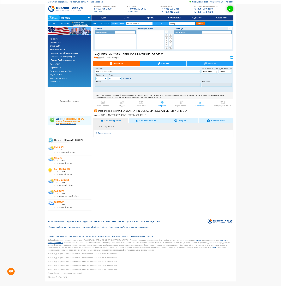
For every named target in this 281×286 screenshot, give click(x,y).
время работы (99, 11)
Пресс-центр (74, 227)
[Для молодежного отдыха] (170, 44)
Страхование (55, 68)
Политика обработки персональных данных (129, 227)
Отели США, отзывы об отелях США (100, 236)
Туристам (229, 2)
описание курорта (55, 243)
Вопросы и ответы (115, 221)
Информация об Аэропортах (63, 57)
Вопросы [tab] (183, 120)
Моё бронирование (95, 2)
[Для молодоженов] (170, 48)
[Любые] (166, 31)
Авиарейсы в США (57, 49)
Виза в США (55, 64)
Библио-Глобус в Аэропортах (63, 60)
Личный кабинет (200, 2)
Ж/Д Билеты (198, 17)
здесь (213, 247)
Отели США (55, 46)
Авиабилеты (174, 17)
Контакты (54, 39)
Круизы (150, 17)
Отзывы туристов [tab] (112, 120)
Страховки (221, 17)
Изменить (127, 78)
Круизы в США (56, 75)
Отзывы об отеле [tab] (147, 120)
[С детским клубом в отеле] (170, 38)
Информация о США (58, 78)
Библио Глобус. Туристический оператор (65, 8)
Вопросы (162, 106)
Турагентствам (216, 2)
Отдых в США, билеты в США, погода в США (66, 236)
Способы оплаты (80, 25)
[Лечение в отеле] (166, 41)
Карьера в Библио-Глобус (94, 227)
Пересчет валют (79, 22)
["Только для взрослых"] (166, 44)
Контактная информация (58, 2)
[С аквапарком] (166, 35)
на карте (223, 240)
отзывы (198, 240)
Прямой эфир (132, 221)
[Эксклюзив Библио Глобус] (170, 41)
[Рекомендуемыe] (170, 35)
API (158, 221)
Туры (103, 17)
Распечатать (231, 57)
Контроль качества (78, 2)
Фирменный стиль (57, 227)
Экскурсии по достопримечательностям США (134, 236)
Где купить (99, 221)
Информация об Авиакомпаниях (64, 53)
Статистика (200, 106)
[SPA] (166, 38)
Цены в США (55, 42)
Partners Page (147, 221)
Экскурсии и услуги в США (61, 71)
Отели (127, 17)
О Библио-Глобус (56, 221)
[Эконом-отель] (166, 48)
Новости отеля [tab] (218, 120)
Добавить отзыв (103, 133)
